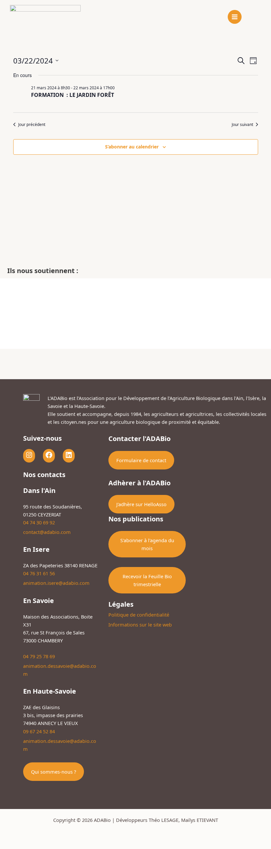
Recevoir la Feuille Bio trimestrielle (147, 580)
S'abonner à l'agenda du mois (147, 544)
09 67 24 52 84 (39, 731)
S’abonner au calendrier (132, 146)
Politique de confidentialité (138, 614)
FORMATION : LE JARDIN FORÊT (72, 95)
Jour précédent (31, 124)
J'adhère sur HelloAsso (141, 504)
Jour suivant (242, 124)
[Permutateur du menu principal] (235, 17)
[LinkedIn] (69, 455)
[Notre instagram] (29, 455)
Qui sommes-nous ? (53, 771)
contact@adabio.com (47, 532)
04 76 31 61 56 (39, 573)
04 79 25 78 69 (39, 656)
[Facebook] (49, 455)
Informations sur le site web (140, 624)
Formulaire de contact (141, 460)
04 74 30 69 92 (39, 522)
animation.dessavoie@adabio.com (59, 670)
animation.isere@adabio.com (56, 583)
